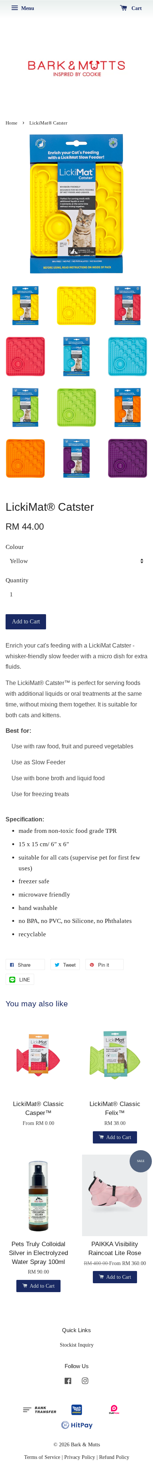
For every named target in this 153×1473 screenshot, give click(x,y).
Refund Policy (114, 1457)
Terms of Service (42, 1457)
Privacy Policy (79, 1457)
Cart (136, 8)
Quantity (17, 580)
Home (11, 123)
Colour (15, 546)
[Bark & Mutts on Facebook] (68, 1382)
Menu (27, 8)
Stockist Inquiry (77, 1345)
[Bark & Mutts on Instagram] (85, 1382)
